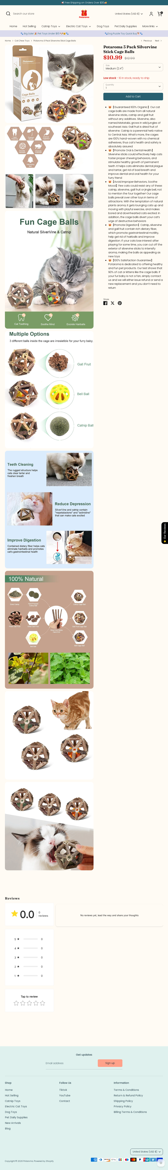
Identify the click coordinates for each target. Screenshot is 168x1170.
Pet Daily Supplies (126, 26)
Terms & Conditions (126, 1090)
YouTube (64, 1095)
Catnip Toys (50, 26)
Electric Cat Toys (77, 26)
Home (13, 26)
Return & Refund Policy (128, 1095)
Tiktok (63, 1090)
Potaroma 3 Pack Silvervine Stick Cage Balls (54, 40)
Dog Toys (103, 26)
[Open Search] (8, 13)
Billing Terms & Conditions (130, 1112)
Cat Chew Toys (22, 40)
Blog (7, 1128)
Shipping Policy (123, 1101)
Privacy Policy (122, 1106)
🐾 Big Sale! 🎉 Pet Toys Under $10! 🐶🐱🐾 (45, 33)
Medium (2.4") (114, 68)
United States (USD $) (127, 13)
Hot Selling (29, 26)
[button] (29, 939)
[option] (44, 33)
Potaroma (28, 1161)
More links (148, 26)
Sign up (110, 1063)
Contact (64, 1101)
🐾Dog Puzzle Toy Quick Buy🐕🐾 (124, 33)
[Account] (151, 14)
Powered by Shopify (44, 1161)
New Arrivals (13, 1123)
